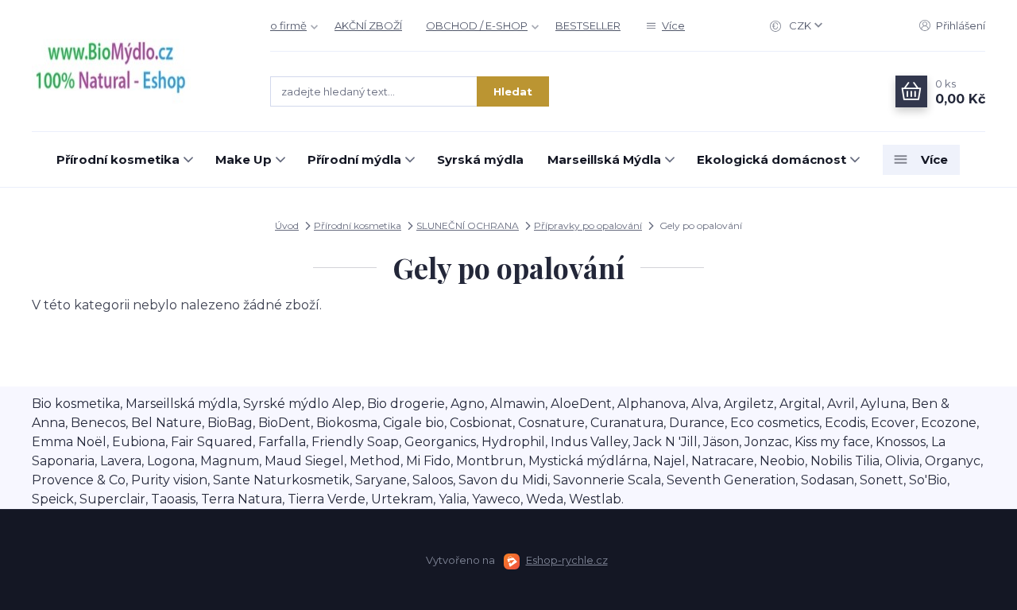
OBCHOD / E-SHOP (477, 25)
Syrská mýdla (480, 159)
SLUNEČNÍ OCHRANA (467, 225)
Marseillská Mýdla (604, 159)
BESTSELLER (588, 25)
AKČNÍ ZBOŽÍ (368, 25)
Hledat (512, 91)
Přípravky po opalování (588, 225)
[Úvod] (135, 66)
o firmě (288, 25)
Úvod (287, 225)
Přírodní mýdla (354, 159)
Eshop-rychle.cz (567, 560)
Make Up (243, 159)
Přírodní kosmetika (118, 159)
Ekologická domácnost (771, 159)
